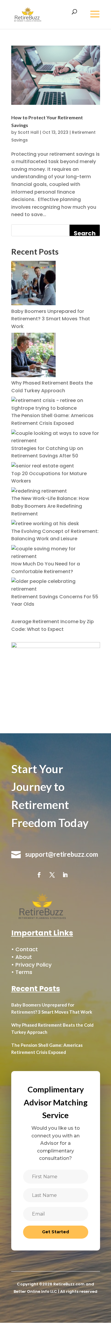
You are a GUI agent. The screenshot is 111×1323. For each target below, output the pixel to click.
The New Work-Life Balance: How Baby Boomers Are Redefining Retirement (50, 506)
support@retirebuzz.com (61, 854)
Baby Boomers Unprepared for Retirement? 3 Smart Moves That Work (50, 319)
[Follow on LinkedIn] (65, 874)
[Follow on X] (52, 874)
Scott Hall (28, 132)
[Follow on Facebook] (39, 874)
